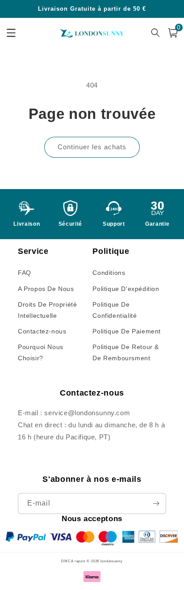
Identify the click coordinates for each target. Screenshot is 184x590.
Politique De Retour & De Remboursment (125, 352)
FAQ (24, 272)
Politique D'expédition (125, 288)
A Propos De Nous (46, 288)
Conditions (108, 272)
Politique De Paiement (126, 331)
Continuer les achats (92, 147)
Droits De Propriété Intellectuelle (47, 310)
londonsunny (111, 561)
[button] (173, 32)
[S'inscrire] (156, 503)
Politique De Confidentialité (114, 310)
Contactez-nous (42, 331)
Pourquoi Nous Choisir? (40, 352)
